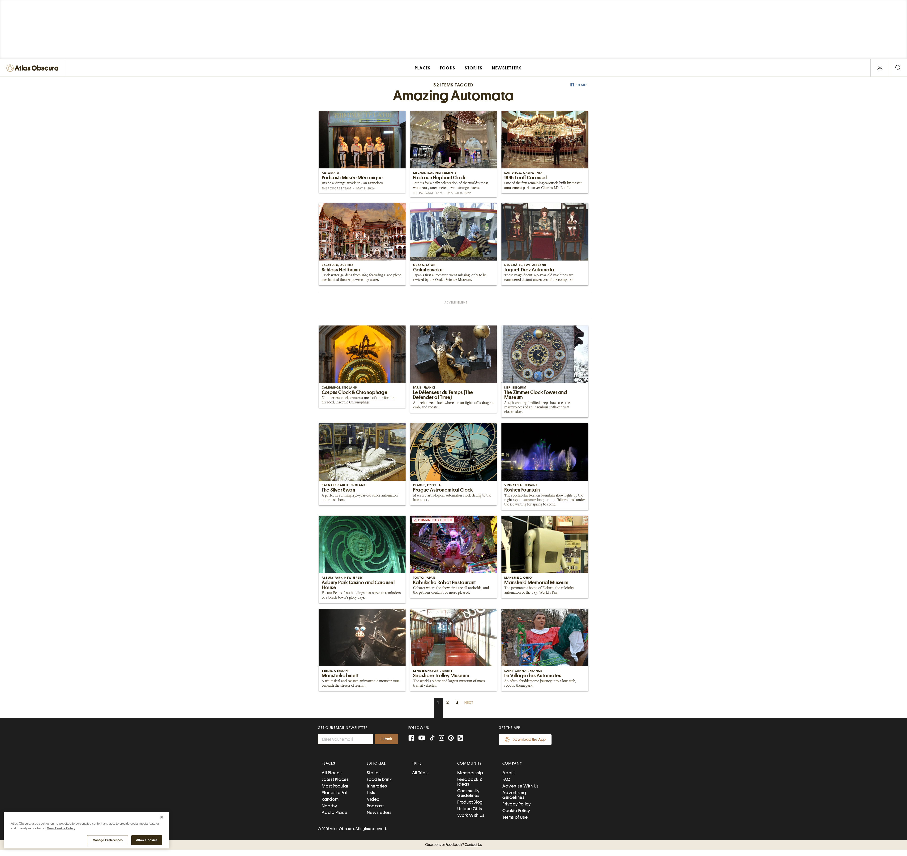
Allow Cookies (147, 840)
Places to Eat (335, 792)
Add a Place (334, 812)
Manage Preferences (108, 840)
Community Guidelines (468, 793)
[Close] (161, 817)
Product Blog (470, 802)
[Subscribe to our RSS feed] (460, 738)
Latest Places (335, 779)
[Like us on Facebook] (411, 738)
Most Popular (335, 786)
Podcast (375, 806)
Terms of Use (515, 817)
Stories (374, 772)
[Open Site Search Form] (898, 68)
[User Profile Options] (880, 68)
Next (468, 703)
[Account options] (879, 68)
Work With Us (470, 815)
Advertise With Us (520, 786)
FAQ (506, 779)
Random (330, 799)
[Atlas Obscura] (33, 68)
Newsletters (379, 812)
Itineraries (377, 786)
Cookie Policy (516, 810)
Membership (470, 772)
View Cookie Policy (61, 828)
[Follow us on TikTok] (432, 739)
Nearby (329, 806)
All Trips (420, 772)
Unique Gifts (469, 808)
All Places (332, 772)
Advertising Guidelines (514, 795)
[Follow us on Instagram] (441, 738)
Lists (371, 792)
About (508, 772)
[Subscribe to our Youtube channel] (422, 738)
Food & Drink (379, 779)
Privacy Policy (516, 804)
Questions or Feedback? (453, 845)
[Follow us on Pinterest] (451, 738)
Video (373, 799)
